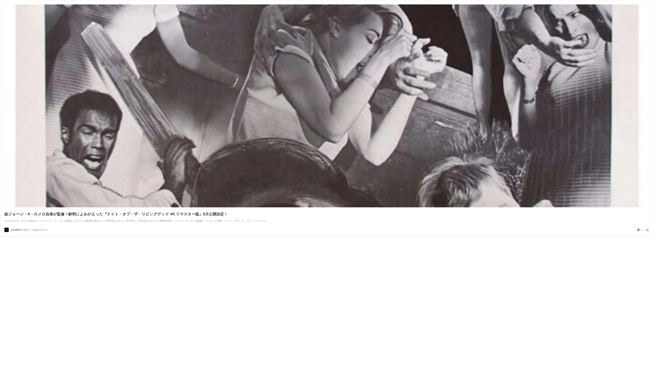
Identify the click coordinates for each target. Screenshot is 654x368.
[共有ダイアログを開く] (647, 229)
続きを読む (261, 220)
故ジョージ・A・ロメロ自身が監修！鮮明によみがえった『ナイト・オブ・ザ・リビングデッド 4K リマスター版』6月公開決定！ (116, 214)
